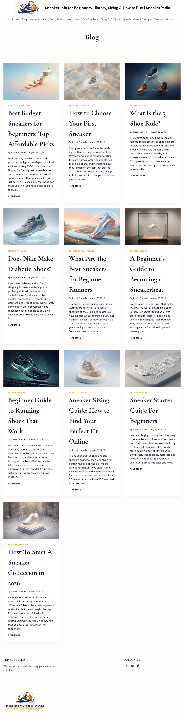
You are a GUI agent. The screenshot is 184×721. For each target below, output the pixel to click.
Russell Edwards (18, 152)
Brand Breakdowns (60, 19)
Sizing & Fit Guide (110, 19)
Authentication (38, 19)
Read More (15, 196)
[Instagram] (126, 665)
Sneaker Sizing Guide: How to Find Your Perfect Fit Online (89, 421)
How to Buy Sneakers (86, 19)
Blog (24, 19)
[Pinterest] (132, 665)
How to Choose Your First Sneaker (90, 123)
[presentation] (31, 81)
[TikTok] (138, 665)
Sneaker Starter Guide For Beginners (151, 410)
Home (15, 19)
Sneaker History (163, 19)
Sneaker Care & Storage (137, 19)
